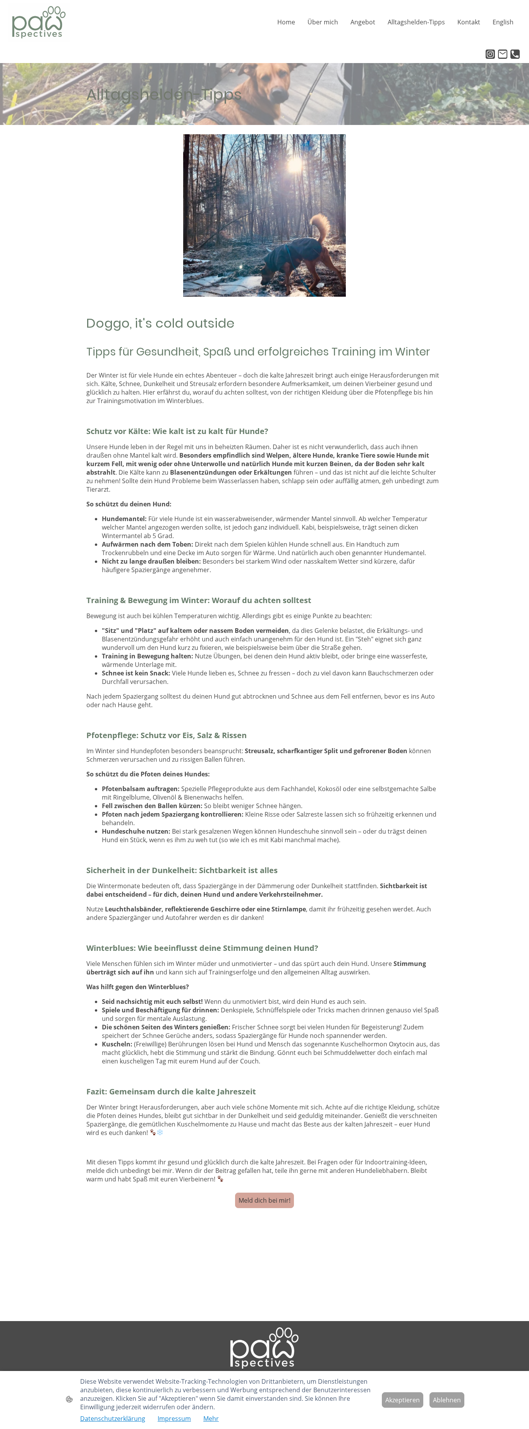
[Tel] (515, 54)
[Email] (502, 54)
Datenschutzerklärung (112, 1418)
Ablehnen (447, 1400)
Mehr (211, 1418)
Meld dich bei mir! (264, 1200)
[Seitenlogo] (39, 22)
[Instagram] (490, 54)
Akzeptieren (402, 1400)
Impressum (174, 1418)
